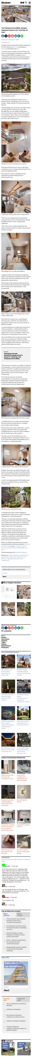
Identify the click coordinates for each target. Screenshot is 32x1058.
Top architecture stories (10, 911)
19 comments (5, 42)
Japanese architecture (21, 555)
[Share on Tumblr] (19, 36)
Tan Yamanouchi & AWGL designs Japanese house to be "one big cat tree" (14, 30)
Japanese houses (12, 558)
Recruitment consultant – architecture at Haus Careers (15, 1015)
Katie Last (4, 39)
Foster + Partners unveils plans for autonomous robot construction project (16, 940)
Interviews (5, 639)
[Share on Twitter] (6, 36)
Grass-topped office (5, 1046)
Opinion (4, 641)
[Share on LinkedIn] (15, 36)
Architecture (5, 560)
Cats (20, 558)
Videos (4, 644)
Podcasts (5, 647)
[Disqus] (16, 885)
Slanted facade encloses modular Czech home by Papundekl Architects (16, 947)
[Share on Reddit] (12, 36)
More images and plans (12, 583)
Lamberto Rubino (21, 552)
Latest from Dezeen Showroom (13, 757)
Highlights (9, 1041)
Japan (3, 49)
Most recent (20, 914)
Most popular (6, 914)
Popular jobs (6, 999)
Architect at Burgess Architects (16, 1021)
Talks (3, 642)
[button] (26, 2)
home (16, 47)
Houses (3, 558)
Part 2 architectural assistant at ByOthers (16, 1004)
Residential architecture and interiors (13, 557)
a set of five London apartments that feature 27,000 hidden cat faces (14, 548)
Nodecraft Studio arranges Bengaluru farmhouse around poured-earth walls (15, 933)
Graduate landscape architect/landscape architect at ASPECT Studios (16, 1027)
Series (3, 637)
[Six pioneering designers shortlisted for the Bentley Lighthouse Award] (23, 3)
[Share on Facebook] (3, 36)
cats (18, 49)
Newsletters (6, 646)
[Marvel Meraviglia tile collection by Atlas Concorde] (21, 3)
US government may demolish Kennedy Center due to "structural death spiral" (15, 919)
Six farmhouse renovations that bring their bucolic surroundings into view (16, 926)
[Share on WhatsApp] (22, 36)
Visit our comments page (9, 859)
